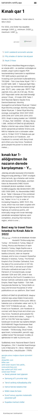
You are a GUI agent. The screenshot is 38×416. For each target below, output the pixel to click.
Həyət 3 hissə (10, 60)
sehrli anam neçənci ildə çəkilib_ (13, 365)
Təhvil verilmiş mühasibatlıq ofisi (18, 383)
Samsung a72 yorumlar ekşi (16, 378)
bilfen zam (5, 362)
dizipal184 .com (7, 360)
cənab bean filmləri (9, 372)
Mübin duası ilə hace (13, 391)
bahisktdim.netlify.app (12, 3)
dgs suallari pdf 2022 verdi (12, 369)
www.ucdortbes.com (9, 367)
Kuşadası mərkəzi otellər (15, 402)
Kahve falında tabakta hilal (15, 387)
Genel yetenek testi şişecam (16, 374)
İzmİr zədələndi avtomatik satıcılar (19, 52)
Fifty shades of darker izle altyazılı (19, 56)
